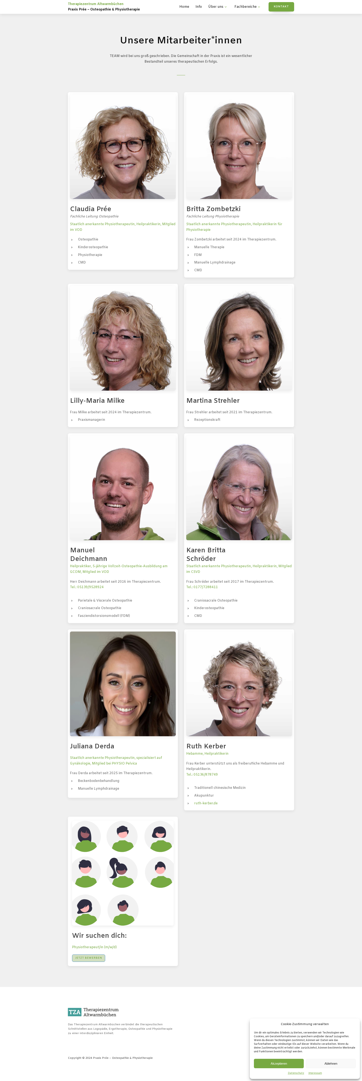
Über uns (215, 7)
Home (184, 7)
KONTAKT (281, 6)
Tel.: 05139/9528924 (87, 587)
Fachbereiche (245, 7)
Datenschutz (296, 1073)
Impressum (315, 1073)
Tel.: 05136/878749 (202, 774)
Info (198, 7)
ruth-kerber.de (206, 803)
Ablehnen (331, 1063)
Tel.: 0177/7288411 (202, 587)
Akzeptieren (279, 1063)
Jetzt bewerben (88, 958)
